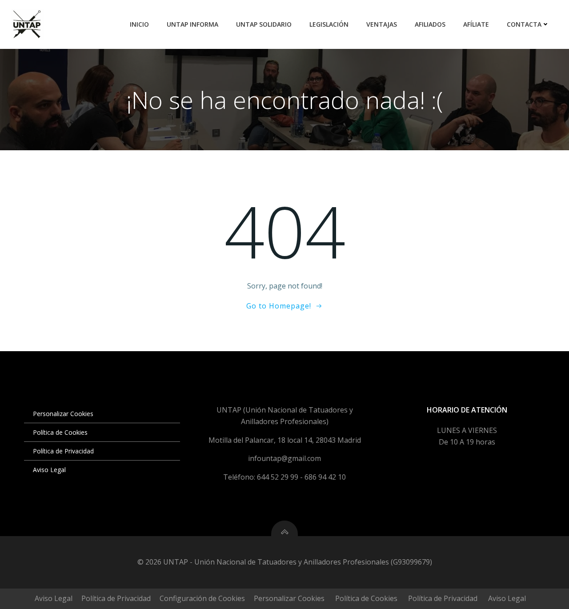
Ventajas (381, 24)
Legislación (329, 24)
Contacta (524, 24)
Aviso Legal (49, 469)
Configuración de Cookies (202, 598)
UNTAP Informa (192, 24)
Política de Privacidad (63, 451)
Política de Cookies (60, 432)
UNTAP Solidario (264, 24)
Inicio (139, 24)
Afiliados (430, 24)
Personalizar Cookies (63, 413)
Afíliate (476, 24)
